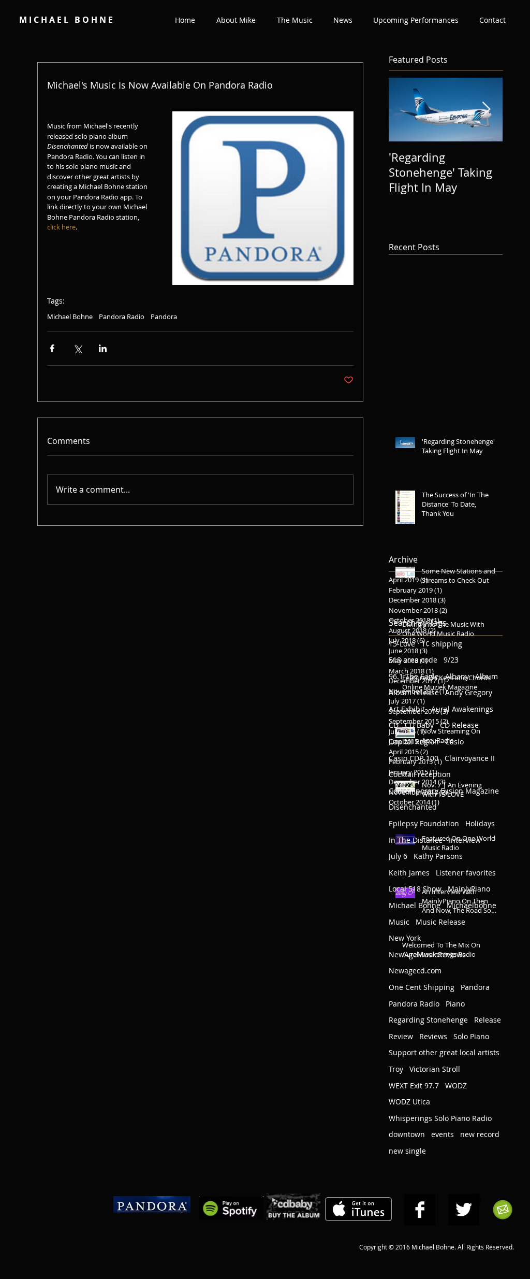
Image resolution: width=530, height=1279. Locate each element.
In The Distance (416, 840)
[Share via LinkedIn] (103, 348)
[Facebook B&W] (419, 1209)
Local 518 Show (415, 889)
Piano (455, 1004)
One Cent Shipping (421, 987)
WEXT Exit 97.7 (414, 1085)
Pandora (164, 316)
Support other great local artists (444, 1052)
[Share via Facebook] (52, 348)
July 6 (398, 856)
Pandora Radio (121, 316)
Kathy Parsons (438, 856)
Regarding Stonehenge (428, 1020)
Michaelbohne (471, 905)
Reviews (433, 1036)
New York (405, 938)
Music (399, 922)
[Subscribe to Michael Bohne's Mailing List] (502, 1209)
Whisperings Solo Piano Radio (440, 1118)
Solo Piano (471, 1036)
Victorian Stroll (434, 1069)
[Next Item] (486, 110)
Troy (396, 1069)
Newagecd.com (415, 970)
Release (487, 1020)
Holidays (480, 823)
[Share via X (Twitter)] (77, 348)
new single (407, 1151)
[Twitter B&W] (463, 1209)
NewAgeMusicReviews (427, 954)
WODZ (456, 1085)
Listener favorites (466, 873)
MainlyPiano (469, 889)
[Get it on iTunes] (358, 1209)
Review (401, 1036)
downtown (407, 1134)
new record (479, 1134)
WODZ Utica (409, 1101)
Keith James (409, 873)
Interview (465, 840)
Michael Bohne (70, 316)
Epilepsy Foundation (424, 823)
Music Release (440, 922)
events (442, 1134)
